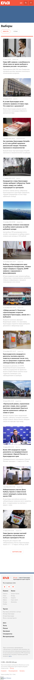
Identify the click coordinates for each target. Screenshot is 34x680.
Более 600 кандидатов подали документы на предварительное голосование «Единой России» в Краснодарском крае (15, 453)
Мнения (5, 598)
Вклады (13, 596)
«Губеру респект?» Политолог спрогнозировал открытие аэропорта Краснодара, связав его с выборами (16, 313)
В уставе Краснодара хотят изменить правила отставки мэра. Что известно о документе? (15, 103)
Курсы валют (14, 600)
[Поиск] (26, 3)
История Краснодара (8, 616)
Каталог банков (15, 593)
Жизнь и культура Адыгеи (10, 618)
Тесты (5, 625)
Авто (4, 623)
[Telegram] (8, 586)
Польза (5, 628)
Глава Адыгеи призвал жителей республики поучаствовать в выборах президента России (14, 535)
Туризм (5, 609)
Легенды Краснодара (8, 614)
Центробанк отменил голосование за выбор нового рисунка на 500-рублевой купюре (16, 227)
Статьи (4, 596)
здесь (10, 656)
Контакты (22, 671)
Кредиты (13, 598)
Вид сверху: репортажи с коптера (12, 612)
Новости (5, 593)
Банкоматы (14, 602)
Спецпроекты (7, 634)
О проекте (3, 671)
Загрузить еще (17, 552)
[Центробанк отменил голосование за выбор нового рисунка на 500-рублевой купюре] (17, 210)
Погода (5, 602)
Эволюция (6, 631)
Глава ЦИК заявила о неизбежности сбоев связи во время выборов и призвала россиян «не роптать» (16, 64)
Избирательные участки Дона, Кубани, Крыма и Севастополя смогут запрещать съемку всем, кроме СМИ (15, 492)
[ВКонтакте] (4, 586)
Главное (5, 591)
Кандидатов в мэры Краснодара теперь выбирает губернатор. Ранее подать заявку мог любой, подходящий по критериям (16, 184)
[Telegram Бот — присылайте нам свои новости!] (13, 586)
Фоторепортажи (8, 636)
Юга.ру (15, 577)
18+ (21, 3)
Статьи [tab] (15, 31)
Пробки (5, 604)
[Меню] (31, 3)
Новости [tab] (5, 31)
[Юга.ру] (5, 3)
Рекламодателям (13, 671)
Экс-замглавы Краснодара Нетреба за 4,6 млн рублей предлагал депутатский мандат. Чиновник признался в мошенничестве (16, 144)
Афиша (5, 600)
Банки (13, 591)
